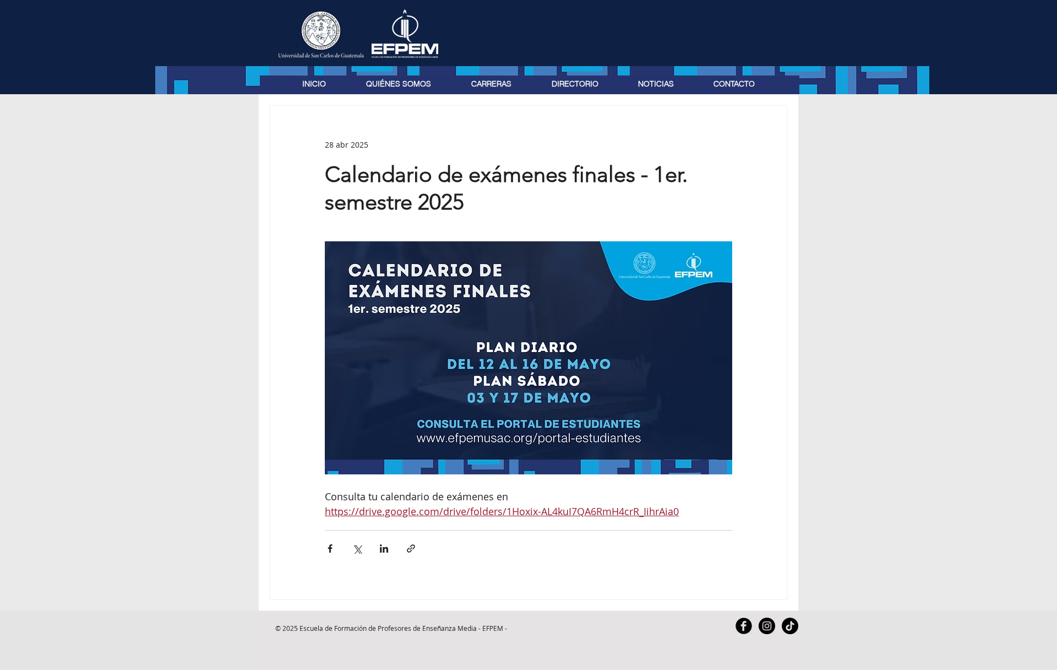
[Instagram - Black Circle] (767, 626)
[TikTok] (790, 626)
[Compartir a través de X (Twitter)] (357, 548)
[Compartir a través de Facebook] (330, 548)
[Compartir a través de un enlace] (411, 548)
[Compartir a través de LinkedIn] (384, 548)
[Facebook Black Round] (743, 626)
